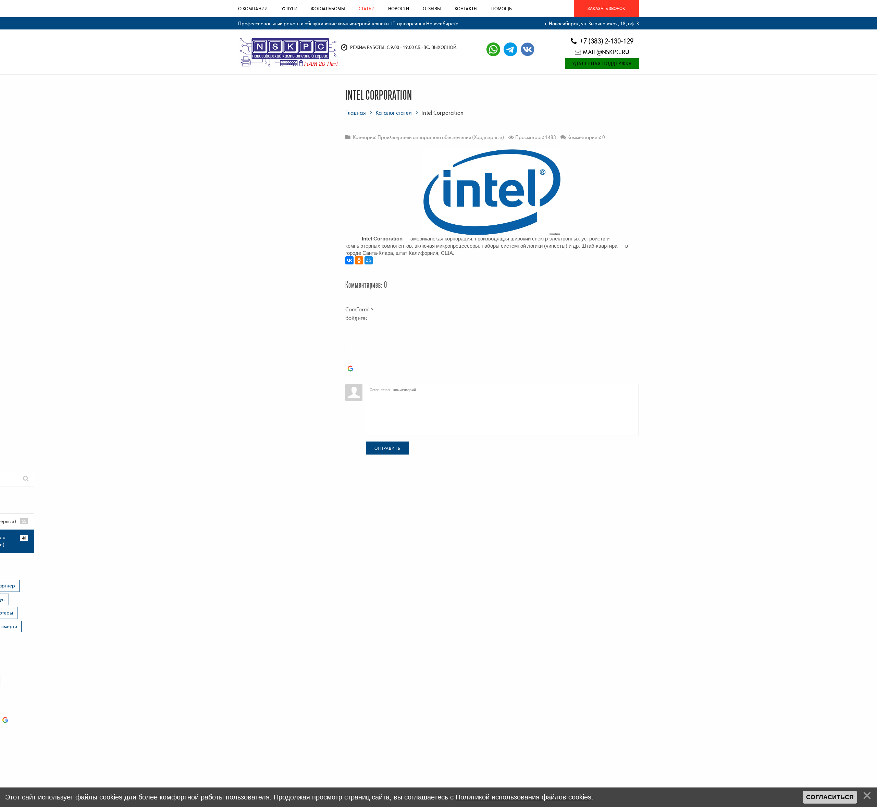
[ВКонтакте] (349, 260)
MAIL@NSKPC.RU (606, 52)
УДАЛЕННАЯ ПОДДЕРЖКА (602, 63)
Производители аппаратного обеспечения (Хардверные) (441, 137)
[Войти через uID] (350, 327)
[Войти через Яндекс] (350, 358)
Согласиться (830, 797)
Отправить (387, 448)
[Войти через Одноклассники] (350, 379)
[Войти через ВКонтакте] (350, 338)
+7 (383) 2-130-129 (605, 41)
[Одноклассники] (359, 260)
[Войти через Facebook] (350, 348)
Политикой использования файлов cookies (523, 797)
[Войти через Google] (350, 368)
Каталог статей (393, 112)
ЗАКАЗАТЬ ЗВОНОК (606, 8)
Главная (355, 112)
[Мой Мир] (369, 260)
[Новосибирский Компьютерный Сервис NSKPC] (288, 51)
